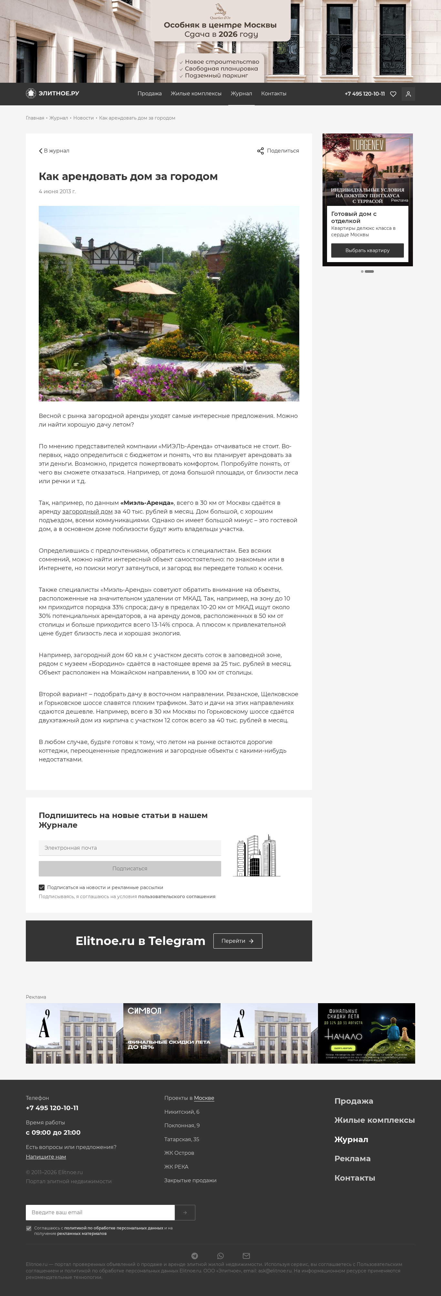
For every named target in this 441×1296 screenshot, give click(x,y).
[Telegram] (195, 1256)
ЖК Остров (179, 1153)
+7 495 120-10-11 (52, 1108)
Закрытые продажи (190, 1181)
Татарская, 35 (181, 1139)
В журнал (56, 151)
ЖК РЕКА (176, 1167)
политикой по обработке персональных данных (114, 1228)
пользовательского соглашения (177, 896)
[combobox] (204, 1098)
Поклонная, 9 (182, 1126)
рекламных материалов (82, 1233)
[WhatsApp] (220, 1256)
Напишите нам (46, 1157)
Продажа (150, 93)
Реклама (352, 1158)
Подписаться (130, 869)
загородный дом (87, 511)
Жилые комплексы (196, 93)
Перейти (233, 941)
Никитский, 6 (182, 1112)
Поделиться (283, 151)
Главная (35, 118)
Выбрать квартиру (367, 250)
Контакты (274, 93)
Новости (83, 118)
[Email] (246, 1256)
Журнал (241, 93)
